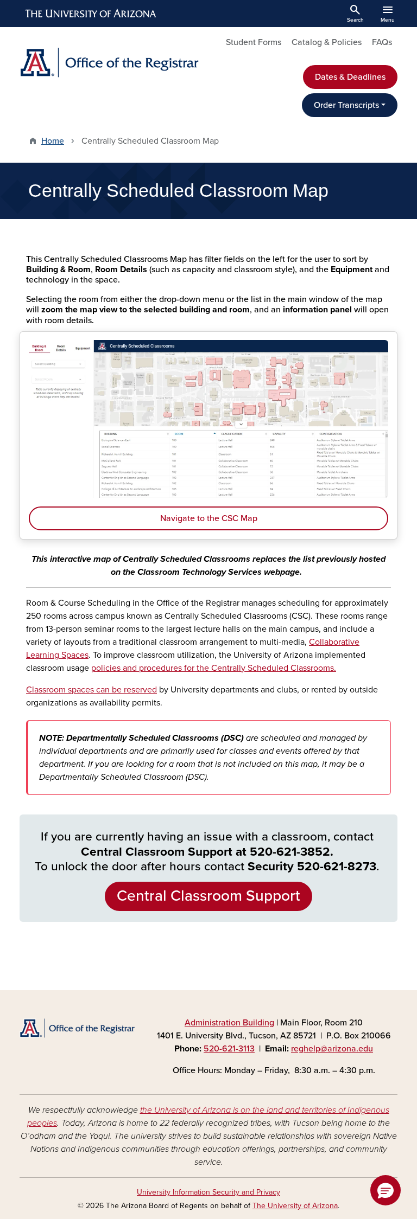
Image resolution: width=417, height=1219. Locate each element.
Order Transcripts (346, 105)
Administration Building (229, 1022)
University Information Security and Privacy (208, 1192)
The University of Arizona (295, 1205)
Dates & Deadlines (350, 77)
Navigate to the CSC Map (208, 518)
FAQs (382, 42)
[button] (385, 1190)
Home (52, 141)
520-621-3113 (229, 1048)
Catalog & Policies (327, 42)
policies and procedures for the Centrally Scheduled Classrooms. (213, 668)
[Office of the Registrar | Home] (111, 62)
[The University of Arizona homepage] (91, 13)
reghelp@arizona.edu (332, 1048)
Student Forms (253, 42)
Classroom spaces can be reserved (91, 689)
